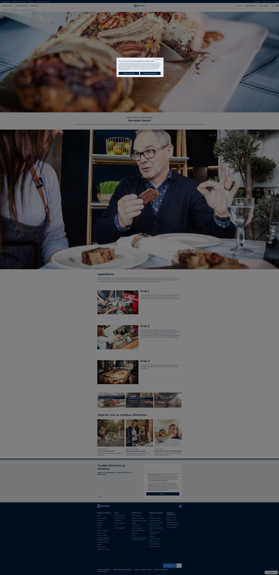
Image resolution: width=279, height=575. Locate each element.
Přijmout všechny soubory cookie (150, 73)
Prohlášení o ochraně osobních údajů (148, 69)
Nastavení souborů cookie (129, 73)
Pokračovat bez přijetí (158, 59)
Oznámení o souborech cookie (134, 69)
